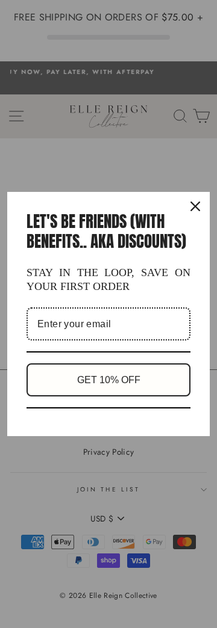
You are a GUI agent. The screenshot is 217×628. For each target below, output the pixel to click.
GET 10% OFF (108, 380)
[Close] (195, 206)
